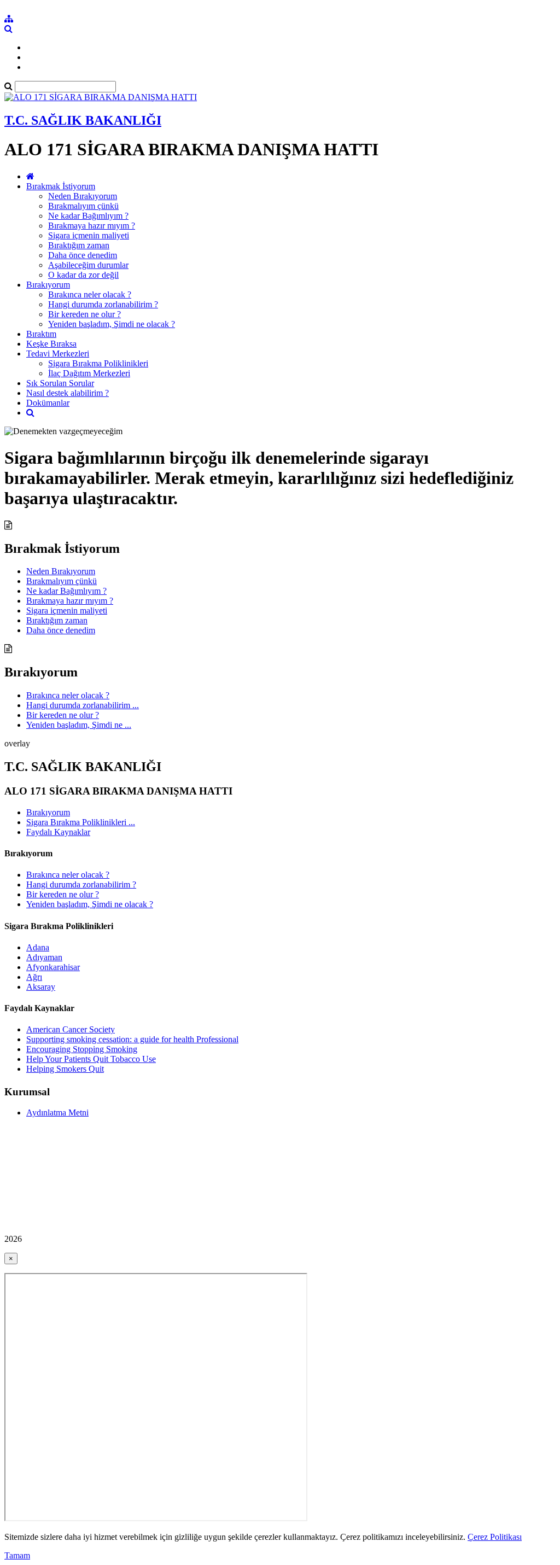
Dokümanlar (47, 402)
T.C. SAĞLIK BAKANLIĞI (82, 120)
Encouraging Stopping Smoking (81, 1049)
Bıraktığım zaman (78, 245)
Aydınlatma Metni (57, 1112)
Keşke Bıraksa (51, 343)
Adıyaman (44, 957)
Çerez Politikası (495, 1536)
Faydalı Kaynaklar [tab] (58, 832)
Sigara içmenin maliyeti (88, 235)
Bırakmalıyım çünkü (83, 206)
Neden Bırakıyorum (82, 196)
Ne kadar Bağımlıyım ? (88, 215)
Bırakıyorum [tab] (48, 812)
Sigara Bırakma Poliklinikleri (98, 363)
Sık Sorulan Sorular (60, 383)
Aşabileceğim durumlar (88, 265)
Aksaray (40, 986)
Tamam (17, 1555)
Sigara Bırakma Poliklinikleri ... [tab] (80, 822)
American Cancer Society (70, 1029)
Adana (37, 947)
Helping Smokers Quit (65, 1068)
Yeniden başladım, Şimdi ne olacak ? (111, 324)
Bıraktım (41, 333)
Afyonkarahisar (53, 967)
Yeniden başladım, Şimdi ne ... (78, 724)
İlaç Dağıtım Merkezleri (89, 373)
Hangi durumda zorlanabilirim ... (82, 705)
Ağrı (34, 977)
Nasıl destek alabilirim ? (67, 393)
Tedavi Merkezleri (57, 353)
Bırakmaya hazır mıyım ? (91, 225)
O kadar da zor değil (83, 274)
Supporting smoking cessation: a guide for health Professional (132, 1039)
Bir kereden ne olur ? (84, 314)
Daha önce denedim (82, 255)
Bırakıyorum (48, 284)
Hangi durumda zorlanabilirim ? (103, 304)
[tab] (280, 879)
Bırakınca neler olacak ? (89, 294)
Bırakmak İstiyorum (60, 186)
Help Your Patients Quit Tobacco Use (91, 1059)
